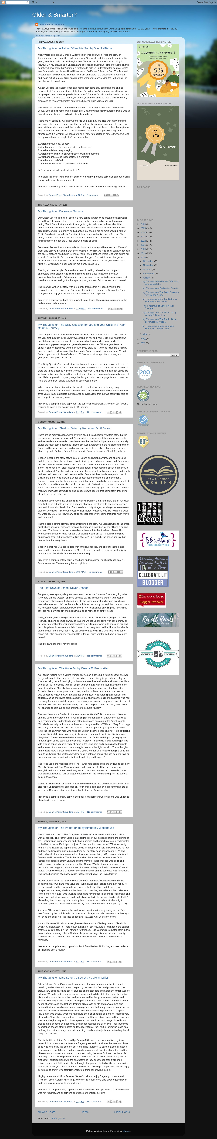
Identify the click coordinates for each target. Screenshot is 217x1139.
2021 (143, 245)
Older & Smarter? (54, 14)
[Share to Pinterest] (117, 195)
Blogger (126, 1131)
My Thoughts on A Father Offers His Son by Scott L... (160, 282)
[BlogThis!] (108, 195)
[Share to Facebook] (114, 195)
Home (85, 1112)
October (147, 269)
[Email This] (105, 195)
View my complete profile (48, 36)
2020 (143, 249)
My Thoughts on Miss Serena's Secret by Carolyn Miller (73, 977)
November (148, 265)
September (149, 273)
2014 (143, 339)
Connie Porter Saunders (51, 24)
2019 (143, 253)
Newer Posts (46, 1112)
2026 (143, 224)
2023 (143, 236)
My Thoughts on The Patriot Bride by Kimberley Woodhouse (76, 827)
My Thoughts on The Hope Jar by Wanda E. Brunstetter (73, 668)
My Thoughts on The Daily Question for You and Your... (160, 293)
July (145, 334)
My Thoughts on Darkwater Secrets (60, 211)
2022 (143, 241)
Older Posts (122, 1112)
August (147, 278)
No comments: (96, 308)
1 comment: (93, 195)
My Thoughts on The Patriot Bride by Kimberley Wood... (159, 320)
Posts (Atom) (58, 1118)
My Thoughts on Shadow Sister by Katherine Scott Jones (74, 428)
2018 (143, 257)
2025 (143, 228)
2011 (143, 343)
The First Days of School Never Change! (63, 587)
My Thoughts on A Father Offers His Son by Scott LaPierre (75, 48)
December (148, 261)
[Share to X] (111, 195)
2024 (143, 232)
